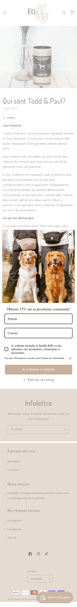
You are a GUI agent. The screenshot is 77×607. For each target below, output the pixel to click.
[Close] (70, 234)
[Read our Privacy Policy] (70, 358)
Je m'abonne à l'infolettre (38, 369)
